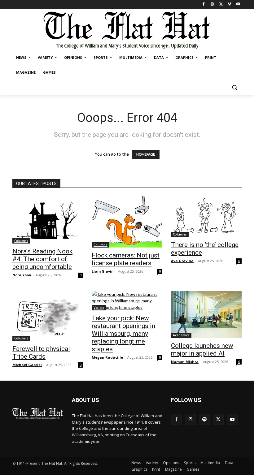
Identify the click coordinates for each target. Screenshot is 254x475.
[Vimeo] (229, 4)
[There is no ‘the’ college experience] (206, 216)
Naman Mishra (185, 361)
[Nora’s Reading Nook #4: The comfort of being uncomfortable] (47, 220)
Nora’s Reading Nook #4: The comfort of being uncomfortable (42, 259)
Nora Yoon (21, 275)
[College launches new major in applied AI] (206, 314)
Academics (181, 335)
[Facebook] (203, 4)
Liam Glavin (103, 271)
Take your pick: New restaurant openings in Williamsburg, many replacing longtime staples (123, 333)
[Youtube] (238, 4)
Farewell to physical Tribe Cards (41, 352)
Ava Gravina (182, 260)
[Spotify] (204, 419)
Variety (99, 307)
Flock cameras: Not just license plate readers (126, 259)
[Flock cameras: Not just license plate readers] (127, 222)
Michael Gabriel (27, 364)
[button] (234, 87)
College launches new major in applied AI (202, 349)
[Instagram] (212, 4)
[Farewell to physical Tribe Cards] (47, 316)
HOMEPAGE (145, 154)
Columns (21, 241)
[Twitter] (221, 4)
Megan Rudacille (107, 357)
